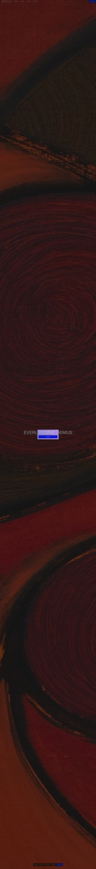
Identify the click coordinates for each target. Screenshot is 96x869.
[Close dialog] (57, 431)
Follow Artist (48, 436)
